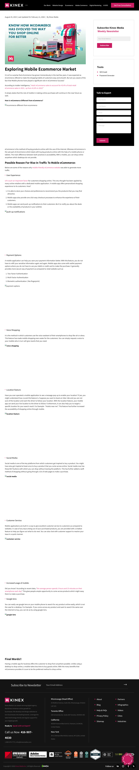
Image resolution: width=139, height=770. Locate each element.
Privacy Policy (102, 715)
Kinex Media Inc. (20, 766)
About (99, 699)
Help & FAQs (102, 710)
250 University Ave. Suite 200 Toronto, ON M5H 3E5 (68, 715)
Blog (99, 704)
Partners (121, 699)
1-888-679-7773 (10, 742)
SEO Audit (103, 72)
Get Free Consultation (122, 5)
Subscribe (104, 45)
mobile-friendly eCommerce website (46, 167)
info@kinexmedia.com (23, 742)
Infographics (123, 704)
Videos (120, 710)
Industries (122, 721)
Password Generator (107, 75)
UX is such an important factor (16, 180)
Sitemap (100, 721)
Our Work (47, 5)
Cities (120, 715)
